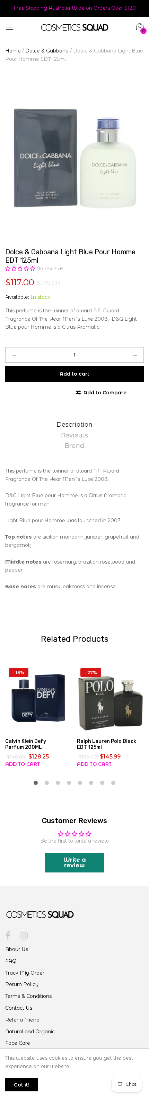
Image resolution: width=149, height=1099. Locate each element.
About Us (16, 949)
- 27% (91, 672)
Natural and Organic (30, 1031)
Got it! (21, 1085)
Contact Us (18, 1008)
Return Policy (21, 984)
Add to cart (22, 764)
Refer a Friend (22, 1020)
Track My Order (24, 973)
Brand (74, 446)
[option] (74, 157)
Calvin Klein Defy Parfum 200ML (25, 744)
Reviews (74, 435)
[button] (20, 268)
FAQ (11, 961)
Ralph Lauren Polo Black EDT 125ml (106, 744)
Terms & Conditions (28, 996)
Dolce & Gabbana (47, 51)
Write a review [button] (74, 862)
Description (74, 424)
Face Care (17, 1043)
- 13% (18, 672)
